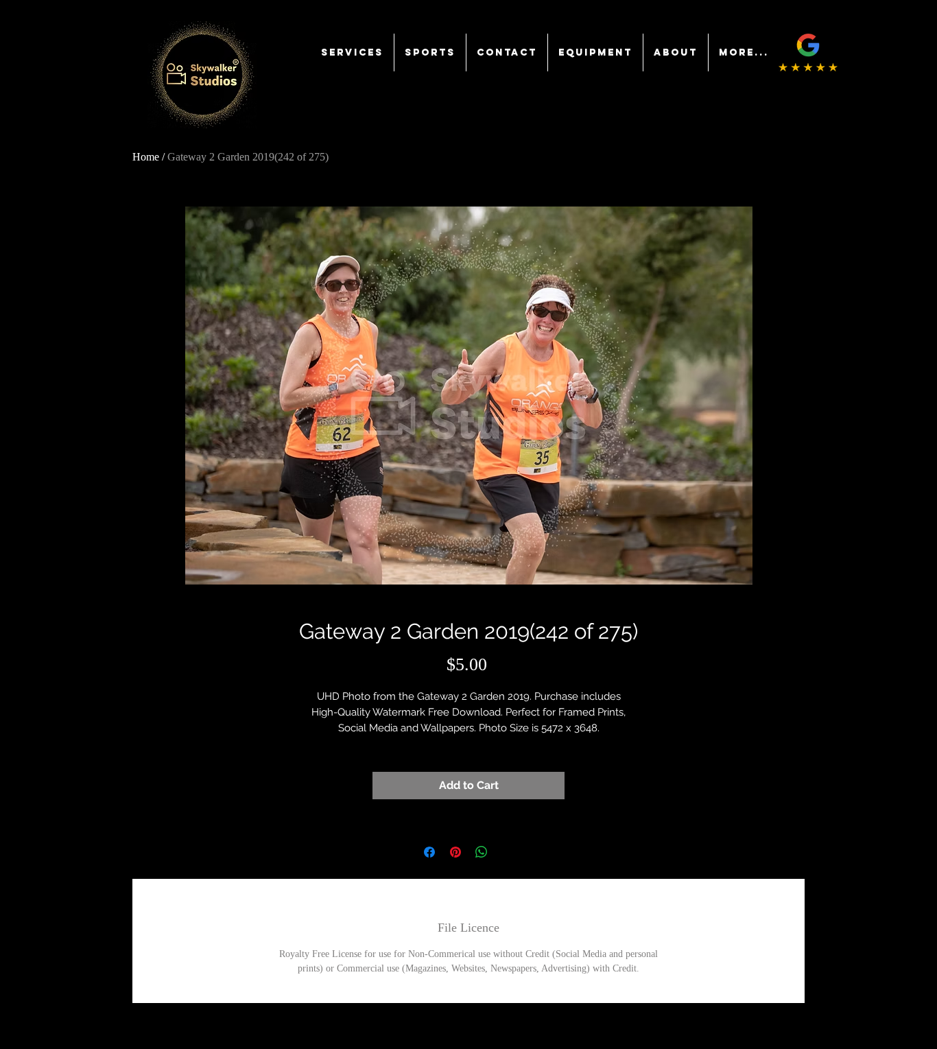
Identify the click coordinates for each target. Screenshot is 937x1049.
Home (145, 157)
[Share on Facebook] (429, 852)
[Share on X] (507, 852)
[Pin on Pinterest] (455, 852)
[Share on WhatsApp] (481, 852)
